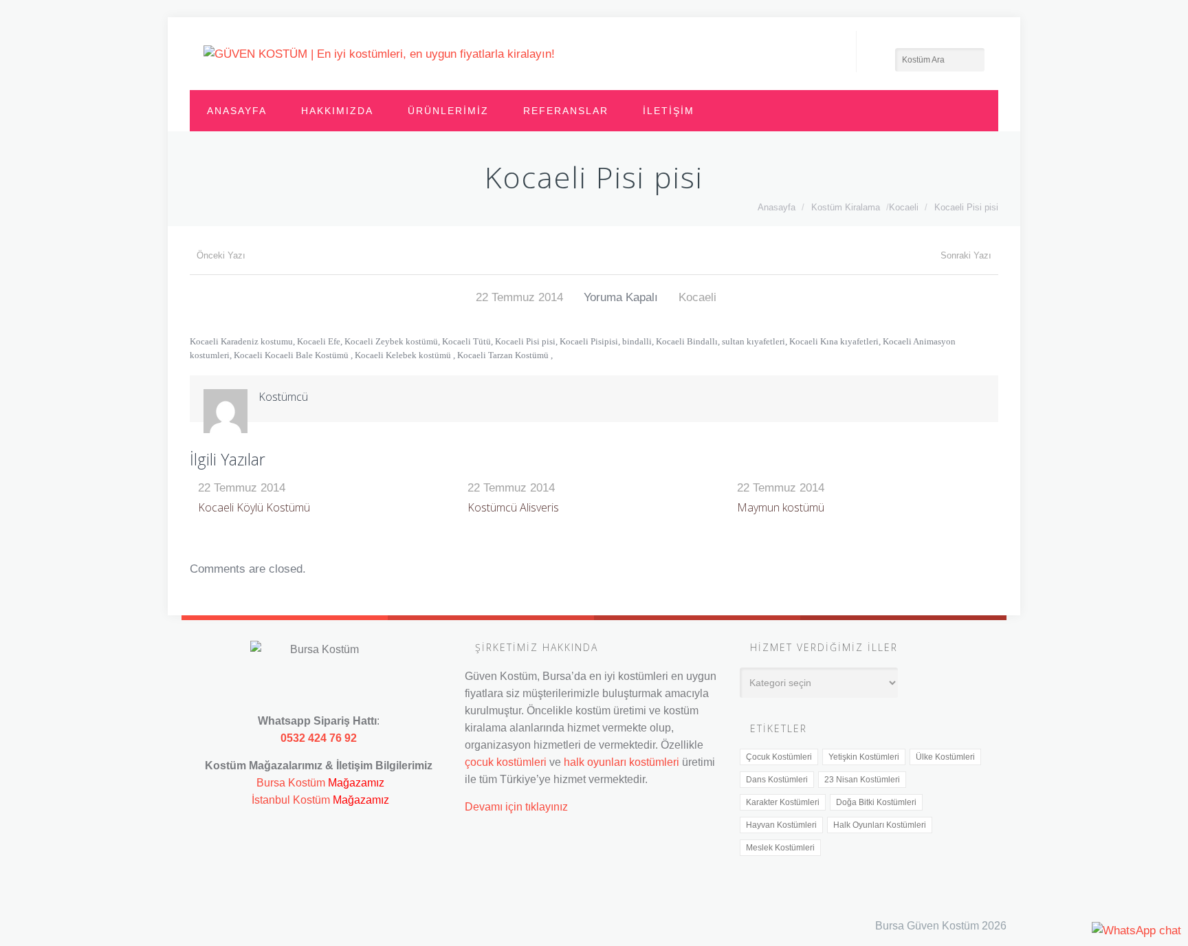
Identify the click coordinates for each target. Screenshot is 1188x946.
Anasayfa (237, 110)
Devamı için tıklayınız (516, 806)
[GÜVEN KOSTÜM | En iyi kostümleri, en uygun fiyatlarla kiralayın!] (379, 54)
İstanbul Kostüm (291, 799)
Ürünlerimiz (448, 110)
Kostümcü (283, 396)
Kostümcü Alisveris (513, 507)
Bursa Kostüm (290, 782)
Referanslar (565, 110)
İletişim (668, 110)
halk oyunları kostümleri (621, 762)
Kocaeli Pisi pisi (966, 207)
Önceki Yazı (221, 255)
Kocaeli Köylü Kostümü (254, 507)
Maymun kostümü (780, 507)
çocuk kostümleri (506, 762)
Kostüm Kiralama (845, 207)
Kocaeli (903, 207)
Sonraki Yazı (965, 255)
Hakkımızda (337, 110)
